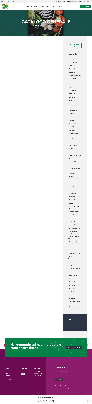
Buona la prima (74, 228)
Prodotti (48, 6)
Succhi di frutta (74, 268)
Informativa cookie (38, 373)
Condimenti (73, 110)
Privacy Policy (37, 371)
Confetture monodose (74, 257)
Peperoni (72, 90)
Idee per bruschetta (74, 302)
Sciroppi (72, 291)
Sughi (71, 183)
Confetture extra (75, 262)
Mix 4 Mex (73, 298)
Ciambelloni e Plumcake (72, 232)
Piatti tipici (73, 193)
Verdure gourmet (75, 75)
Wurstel (72, 225)
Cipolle (72, 97)
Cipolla (72, 215)
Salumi (72, 218)
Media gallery (61, 6)
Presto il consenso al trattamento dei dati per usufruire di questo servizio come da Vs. (69, 375)
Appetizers (73, 295)
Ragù (71, 186)
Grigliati (72, 94)
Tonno (72, 117)
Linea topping (74, 275)
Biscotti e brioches (73, 237)
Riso (71, 165)
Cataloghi (36, 6)
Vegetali (72, 78)
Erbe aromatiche (74, 196)
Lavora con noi (82, 1)
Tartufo (72, 100)
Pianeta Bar (73, 278)
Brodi (71, 176)
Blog (54, 6)
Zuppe (71, 180)
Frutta (71, 265)
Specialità (73, 123)
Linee (43, 6)
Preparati (72, 148)
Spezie (72, 200)
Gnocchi (72, 173)
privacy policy (68, 376)
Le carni (72, 221)
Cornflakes (73, 241)
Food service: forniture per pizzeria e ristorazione (65, 1)
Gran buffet (73, 72)
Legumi (72, 87)
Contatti (89, 1)
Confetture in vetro (75, 253)
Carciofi (72, 69)
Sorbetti (72, 285)
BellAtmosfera (74, 59)
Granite (72, 281)
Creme (72, 103)
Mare (71, 127)
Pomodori (73, 62)
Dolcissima (73, 272)
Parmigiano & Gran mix (73, 207)
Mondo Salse (74, 130)
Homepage (29, 6)
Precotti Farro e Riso (74, 169)
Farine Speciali (74, 145)
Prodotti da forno (75, 155)
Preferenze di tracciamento (37, 376)
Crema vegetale (74, 211)
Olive (71, 113)
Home (36, 25)
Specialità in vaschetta (72, 83)
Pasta (72, 158)
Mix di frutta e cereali (74, 246)
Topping (72, 288)
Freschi (72, 142)
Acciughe (73, 120)
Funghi (72, 65)
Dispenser (73, 250)
